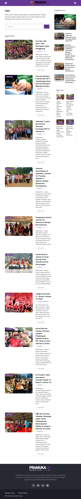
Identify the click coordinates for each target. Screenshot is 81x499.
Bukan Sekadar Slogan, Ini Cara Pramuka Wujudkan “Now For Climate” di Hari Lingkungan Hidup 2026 (70, 108)
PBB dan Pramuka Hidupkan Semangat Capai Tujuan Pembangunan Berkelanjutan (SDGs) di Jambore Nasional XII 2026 (43, 421)
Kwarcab (71, 98)
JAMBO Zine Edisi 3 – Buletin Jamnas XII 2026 (43, 296)
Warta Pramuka (23, 493)
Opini (59, 98)
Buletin (9, 294)
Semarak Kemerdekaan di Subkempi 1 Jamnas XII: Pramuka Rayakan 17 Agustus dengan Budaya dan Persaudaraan (43, 177)
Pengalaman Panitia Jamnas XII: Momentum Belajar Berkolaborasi (43, 221)
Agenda (60, 123)
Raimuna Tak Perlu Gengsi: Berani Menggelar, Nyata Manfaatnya (69, 131)
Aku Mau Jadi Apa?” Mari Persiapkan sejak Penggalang (42, 45)
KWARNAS (39, 51)
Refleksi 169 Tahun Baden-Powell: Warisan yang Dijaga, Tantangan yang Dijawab (60, 131)
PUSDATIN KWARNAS (42, 301)
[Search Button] (46, 27)
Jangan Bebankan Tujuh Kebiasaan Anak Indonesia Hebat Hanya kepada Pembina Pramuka (59, 109)
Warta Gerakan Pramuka (16, 496)
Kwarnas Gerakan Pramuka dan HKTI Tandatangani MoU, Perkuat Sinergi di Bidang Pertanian (43, 81)
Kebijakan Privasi (10, 493)
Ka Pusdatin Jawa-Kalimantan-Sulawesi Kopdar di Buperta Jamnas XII (43, 378)
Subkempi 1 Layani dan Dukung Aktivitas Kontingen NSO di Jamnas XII (43, 126)
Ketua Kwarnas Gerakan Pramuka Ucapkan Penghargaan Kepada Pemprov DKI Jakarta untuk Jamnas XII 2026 (43, 335)
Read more (40, 70)
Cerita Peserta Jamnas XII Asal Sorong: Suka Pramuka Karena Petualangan (42, 259)
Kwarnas (9, 41)
